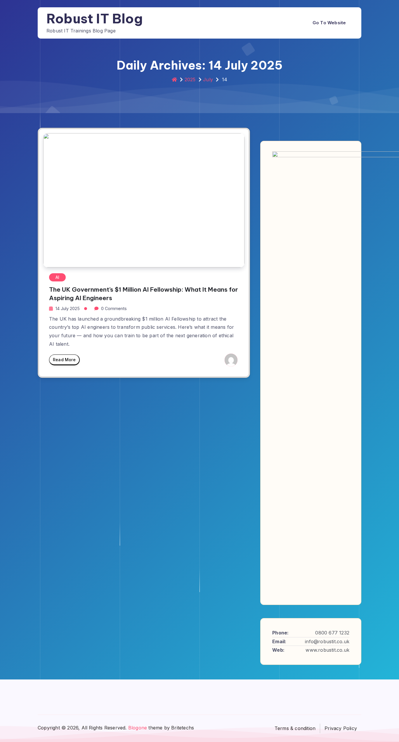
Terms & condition (295, 728)
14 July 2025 (67, 308)
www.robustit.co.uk (327, 650)
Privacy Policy (341, 728)
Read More (64, 359)
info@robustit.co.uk (327, 641)
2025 (190, 79)
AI (57, 277)
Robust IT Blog (94, 18)
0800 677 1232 (332, 633)
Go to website (329, 22)
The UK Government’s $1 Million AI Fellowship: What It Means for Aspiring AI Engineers (143, 294)
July (208, 79)
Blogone (137, 728)
